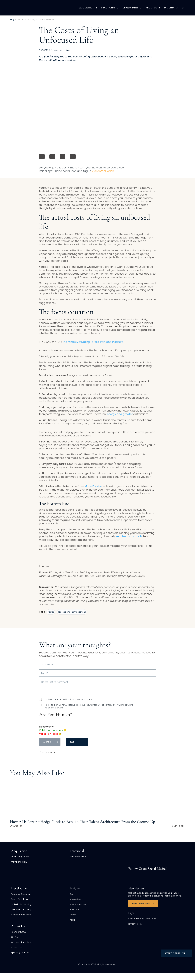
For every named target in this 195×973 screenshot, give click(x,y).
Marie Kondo (93, 486)
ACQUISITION (86, 7)
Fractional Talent (78, 856)
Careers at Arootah (21, 942)
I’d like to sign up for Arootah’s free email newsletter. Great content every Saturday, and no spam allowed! (89, 706)
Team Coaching (19, 899)
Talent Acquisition (20, 856)
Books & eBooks (78, 904)
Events (73, 914)
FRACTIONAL (108, 7)
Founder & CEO (18, 931)
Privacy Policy (135, 923)
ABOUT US (151, 7)
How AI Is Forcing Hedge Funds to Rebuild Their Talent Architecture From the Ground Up (82, 821)
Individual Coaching (21, 904)
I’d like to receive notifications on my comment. (69, 699)
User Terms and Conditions (142, 918)
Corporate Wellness (21, 914)
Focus (51, 611)
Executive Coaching (21, 894)
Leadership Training (21, 909)
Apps (72, 919)
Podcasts (74, 909)
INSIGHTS (169, 7)
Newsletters (75, 899)
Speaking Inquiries (20, 952)
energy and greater (120, 414)
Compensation (19, 861)
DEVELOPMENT (130, 7)
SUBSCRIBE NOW (141, 903)
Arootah (17, 825)
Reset (73, 741)
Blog (72, 894)
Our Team (16, 937)
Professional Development (72, 611)
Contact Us (17, 947)
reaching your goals (129, 536)
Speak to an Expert (175, 953)
